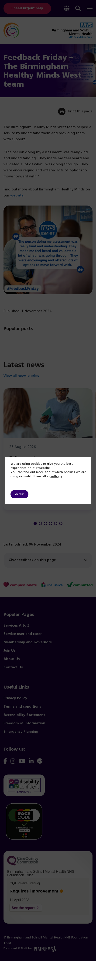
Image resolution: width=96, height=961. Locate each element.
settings (56, 476)
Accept (19, 494)
